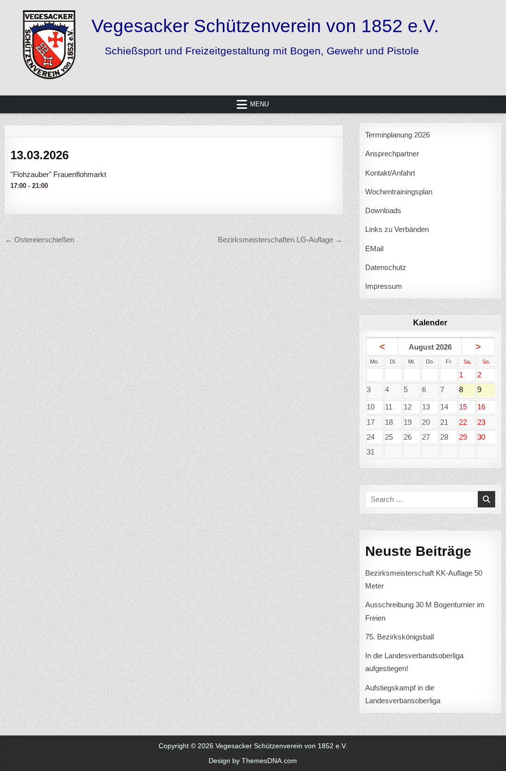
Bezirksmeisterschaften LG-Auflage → (280, 239)
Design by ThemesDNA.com (253, 761)
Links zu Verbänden (397, 229)
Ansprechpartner (392, 153)
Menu (259, 104)
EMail (374, 248)
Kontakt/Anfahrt (390, 173)
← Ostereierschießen (39, 239)
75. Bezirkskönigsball (399, 637)
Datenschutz (385, 267)
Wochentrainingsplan (398, 191)
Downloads (383, 210)
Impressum (383, 286)
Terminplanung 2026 (397, 135)
